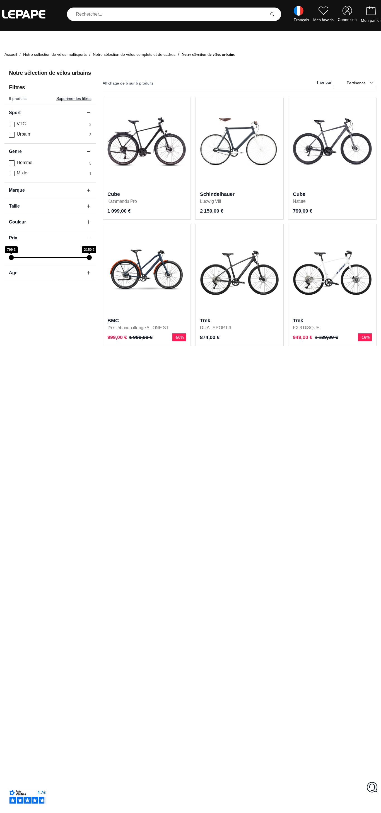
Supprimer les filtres (73, 98)
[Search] (272, 14)
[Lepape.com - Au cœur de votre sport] (28, 14)
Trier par (323, 82)
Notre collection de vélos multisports (55, 54)
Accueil (10, 54)
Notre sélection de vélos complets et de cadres (134, 54)
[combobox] (167, 14)
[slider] (11, 257)
